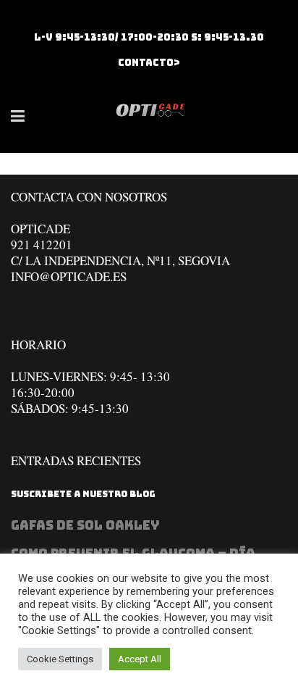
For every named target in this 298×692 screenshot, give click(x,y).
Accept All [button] (139, 659)
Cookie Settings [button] (60, 659)
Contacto (146, 63)
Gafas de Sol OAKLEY (85, 525)
